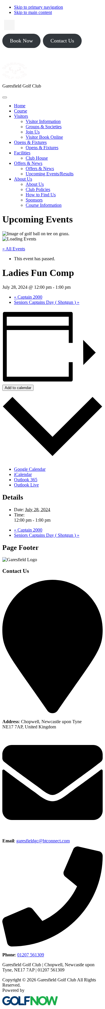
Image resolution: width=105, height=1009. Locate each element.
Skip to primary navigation (38, 7)
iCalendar (23, 474)
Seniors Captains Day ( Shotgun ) (46, 302)
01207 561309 (30, 954)
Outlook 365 (25, 479)
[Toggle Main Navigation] (4, 97)
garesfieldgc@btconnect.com (43, 840)
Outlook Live (26, 484)
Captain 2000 (28, 297)
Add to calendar (18, 388)
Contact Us (62, 41)
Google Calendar (30, 469)
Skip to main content (33, 12)
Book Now (21, 41)
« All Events (13, 248)
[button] (21, 116)
